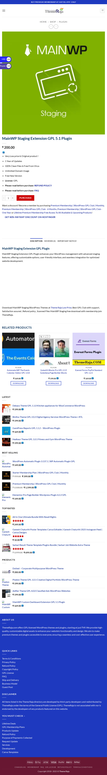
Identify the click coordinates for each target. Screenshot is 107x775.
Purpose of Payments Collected (17, 737)
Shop (53, 21)
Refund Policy (8, 665)
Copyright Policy (10, 669)
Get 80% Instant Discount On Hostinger (30, 217)
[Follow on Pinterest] (24, 641)
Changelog (20, 767)
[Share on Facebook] (9, 224)
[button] (3, 10)
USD (6, 59)
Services (6, 744)
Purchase (25, 198)
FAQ (36, 190)
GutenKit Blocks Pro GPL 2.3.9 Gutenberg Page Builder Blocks (53, 371)
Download (18, 383)
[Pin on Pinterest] (29, 224)
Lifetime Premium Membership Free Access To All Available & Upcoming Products (53, 212)
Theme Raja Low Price (61, 307)
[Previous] (2, 361)
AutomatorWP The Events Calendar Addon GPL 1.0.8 (18, 371)
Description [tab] (36, 241)
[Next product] (51, 26)
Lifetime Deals (9, 723)
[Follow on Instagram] (9, 641)
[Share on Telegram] (45, 224)
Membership (33, 767)
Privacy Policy (8, 662)
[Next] (105, 361)
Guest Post (7, 687)
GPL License (8, 672)
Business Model (9, 683)
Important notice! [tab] (67, 241)
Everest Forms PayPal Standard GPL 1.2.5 (88, 371)
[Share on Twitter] (19, 224)
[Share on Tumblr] (39, 224)
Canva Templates (10, 752)
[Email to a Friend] (24, 224)
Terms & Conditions (11, 658)
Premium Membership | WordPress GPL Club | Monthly (77, 205)
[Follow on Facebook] (4, 641)
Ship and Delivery (10, 680)
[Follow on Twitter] (14, 641)
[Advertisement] (53, 285)
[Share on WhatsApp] (4, 224)
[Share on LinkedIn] (34, 224)
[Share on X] (14, 224)
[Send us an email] (19, 641)
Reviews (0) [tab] (50, 241)
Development (8, 748)
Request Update (10, 741)
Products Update (10, 730)
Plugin (63, 21)
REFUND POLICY (43, 185)
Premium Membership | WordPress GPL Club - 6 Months (29, 209)
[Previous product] (56, 26)
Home (43, 21)
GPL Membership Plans (13, 727)
